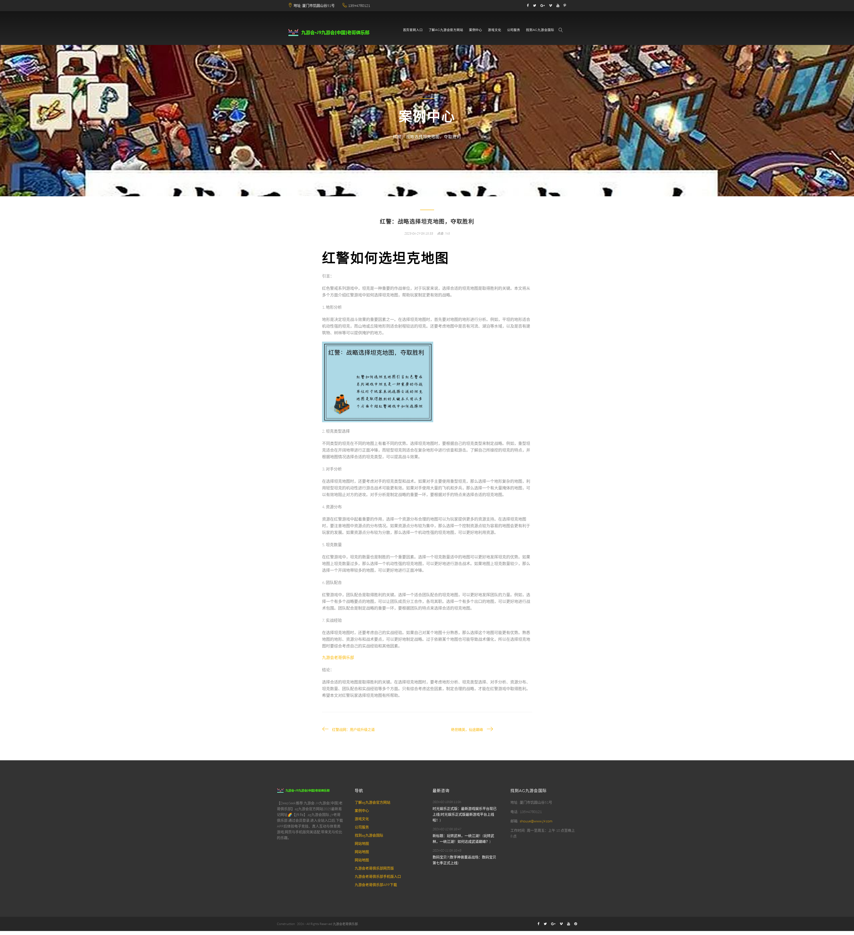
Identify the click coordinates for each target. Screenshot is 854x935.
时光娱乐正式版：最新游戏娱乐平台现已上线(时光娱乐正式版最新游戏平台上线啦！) (465, 814)
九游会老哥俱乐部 (345, 924)
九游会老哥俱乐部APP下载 (376, 884)
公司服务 (513, 30)
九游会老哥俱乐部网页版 (374, 868)
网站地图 (362, 843)
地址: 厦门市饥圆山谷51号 (314, 5)
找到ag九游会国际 (540, 30)
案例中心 (475, 30)
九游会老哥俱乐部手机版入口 (378, 876)
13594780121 (359, 5)
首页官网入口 (413, 30)
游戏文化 (494, 30)
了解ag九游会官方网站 (446, 30)
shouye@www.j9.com (536, 821)
